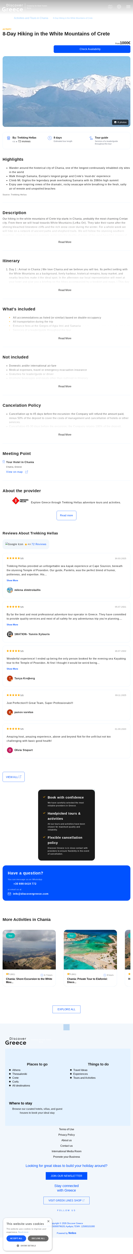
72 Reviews (38, 544)
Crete (15, 1077)
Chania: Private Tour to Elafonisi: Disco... (87, 981)
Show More (12, 580)
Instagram (57, 1217)
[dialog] (27, 1234)
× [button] (48, 1221)
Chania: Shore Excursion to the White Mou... (29, 981)
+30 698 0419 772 (24, 883)
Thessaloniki (19, 1074)
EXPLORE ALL (66, 1009)
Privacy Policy (66, 1134)
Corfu (15, 1081)
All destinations (21, 1085)
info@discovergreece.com (30, 893)
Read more (66, 515)
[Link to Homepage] (13, 13)
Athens (16, 1070)
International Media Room (66, 1151)
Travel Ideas (80, 1070)
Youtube (70, 1217)
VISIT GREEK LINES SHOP (65, 1200)
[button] (27, 1246)
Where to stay (20, 1103)
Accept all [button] (16, 1238)
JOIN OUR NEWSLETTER (66, 1176)
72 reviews (24, 141)
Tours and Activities (84, 1077)
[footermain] (66, 1027)
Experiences (80, 1074)
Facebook (52, 1217)
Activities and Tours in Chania (31, 18)
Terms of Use (66, 1129)
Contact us (66, 1145)
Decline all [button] (38, 1238)
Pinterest (76, 1217)
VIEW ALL (12, 777)
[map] (110, 6)
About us (66, 1140)
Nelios (72, 1233)
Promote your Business (66, 1156)
